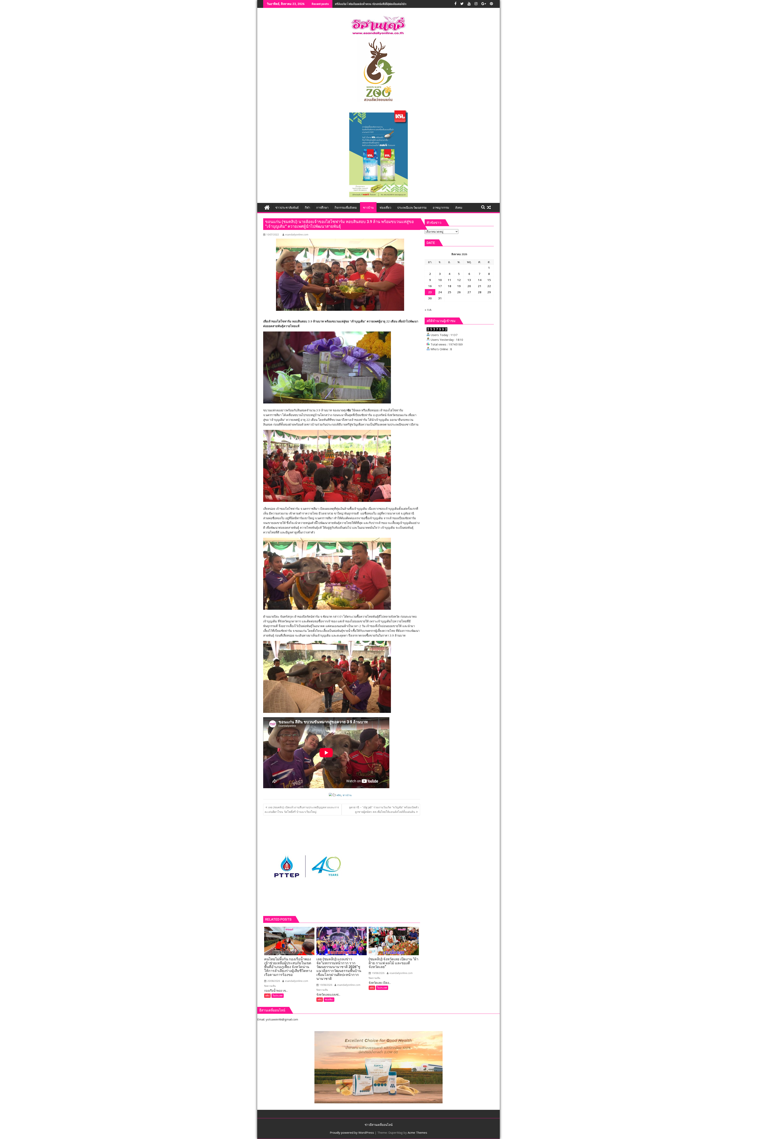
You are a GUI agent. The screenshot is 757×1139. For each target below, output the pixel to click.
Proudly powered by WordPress (352, 1132)
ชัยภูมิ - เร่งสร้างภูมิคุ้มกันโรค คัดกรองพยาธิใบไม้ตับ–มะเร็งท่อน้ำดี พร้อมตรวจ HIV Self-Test (391, 4)
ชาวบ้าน (347, 795)
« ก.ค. (428, 310)
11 (449, 280)
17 (440, 286)
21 (479, 286)
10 (440, 280)
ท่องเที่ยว (329, 999)
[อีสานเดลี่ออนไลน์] (267, 207)
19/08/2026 (325, 985)
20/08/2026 (273, 981)
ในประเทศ (277, 995)
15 (489, 280)
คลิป (339, 795)
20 (469, 286)
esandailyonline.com (296, 234)
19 (459, 286)
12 (459, 280)
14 (479, 280)
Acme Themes (417, 1132)
